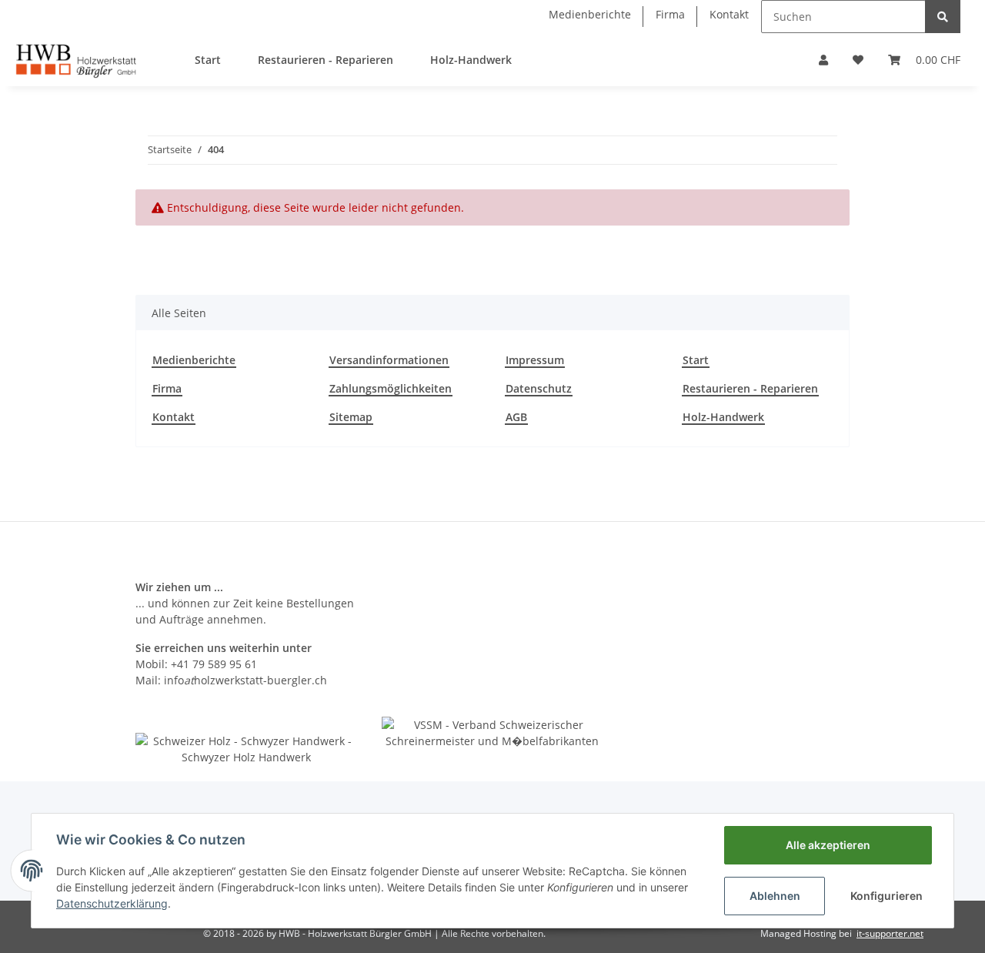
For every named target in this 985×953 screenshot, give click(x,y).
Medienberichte (590, 14)
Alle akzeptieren (828, 844)
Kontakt (729, 14)
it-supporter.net (889, 933)
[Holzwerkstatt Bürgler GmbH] (75, 59)
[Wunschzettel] (858, 59)
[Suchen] (942, 16)
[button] (823, 59)
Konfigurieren (886, 895)
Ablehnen (775, 895)
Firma (670, 14)
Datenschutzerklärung (112, 903)
